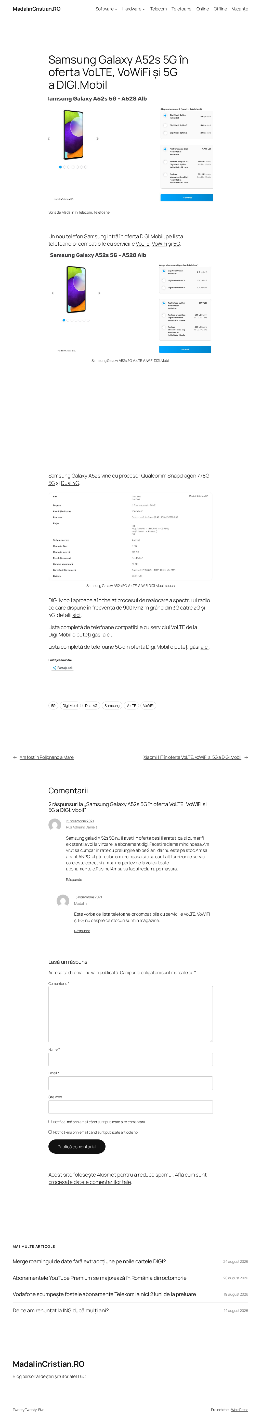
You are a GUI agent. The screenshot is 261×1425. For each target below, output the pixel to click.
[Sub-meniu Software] (116, 8)
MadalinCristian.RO (36, 8)
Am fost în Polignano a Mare (47, 757)
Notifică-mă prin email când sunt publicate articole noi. (96, 1132)
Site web (55, 1096)
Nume (54, 1049)
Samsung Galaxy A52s (74, 475)
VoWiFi (159, 243)
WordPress (239, 1409)
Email (53, 1073)
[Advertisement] (130, 418)
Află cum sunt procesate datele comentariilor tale (127, 1178)
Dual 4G (70, 482)
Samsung (112, 705)
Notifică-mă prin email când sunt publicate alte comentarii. (99, 1121)
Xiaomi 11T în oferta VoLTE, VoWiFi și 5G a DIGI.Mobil (192, 757)
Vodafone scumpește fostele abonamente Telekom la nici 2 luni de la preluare (104, 1294)
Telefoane (101, 212)
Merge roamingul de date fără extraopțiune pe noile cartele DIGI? (89, 1261)
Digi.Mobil (70, 705)
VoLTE (143, 243)
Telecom (85, 212)
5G (176, 243)
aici (76, 614)
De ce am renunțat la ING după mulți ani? (61, 1310)
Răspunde (74, 879)
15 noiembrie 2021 (80, 821)
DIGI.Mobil (152, 236)
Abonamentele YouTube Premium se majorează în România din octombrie (99, 1278)
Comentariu (59, 983)
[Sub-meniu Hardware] (143, 8)
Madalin (68, 212)
